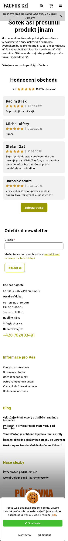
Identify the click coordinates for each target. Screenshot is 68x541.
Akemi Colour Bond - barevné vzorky (26, 477)
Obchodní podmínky (15, 376)
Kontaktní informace (16, 367)
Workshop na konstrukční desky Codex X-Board (32, 445)
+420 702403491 (19, 335)
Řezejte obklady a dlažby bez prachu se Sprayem (34, 439)
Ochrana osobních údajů (18, 381)
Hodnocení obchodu (34, 80)
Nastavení (25, 534)
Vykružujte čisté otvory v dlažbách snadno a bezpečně (31, 418)
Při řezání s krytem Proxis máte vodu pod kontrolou (29, 427)
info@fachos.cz (12, 323)
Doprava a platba (14, 372)
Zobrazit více (34, 207)
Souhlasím (34, 523)
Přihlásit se (15, 267)
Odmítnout (44, 534)
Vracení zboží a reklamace (20, 386)
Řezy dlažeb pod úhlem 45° (20, 472)
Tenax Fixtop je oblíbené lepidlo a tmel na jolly (32, 434)
